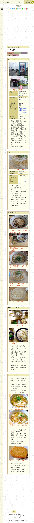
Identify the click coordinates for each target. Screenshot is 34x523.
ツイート (14, 8)
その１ (20, 181)
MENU (28, 2)
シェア (10, 8)
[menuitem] (14, 511)
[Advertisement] (17, 27)
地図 (20, 95)
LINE (24, 8)
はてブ (20, 8)
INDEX (14, 511)
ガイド (21, 2)
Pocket (28, 8)
